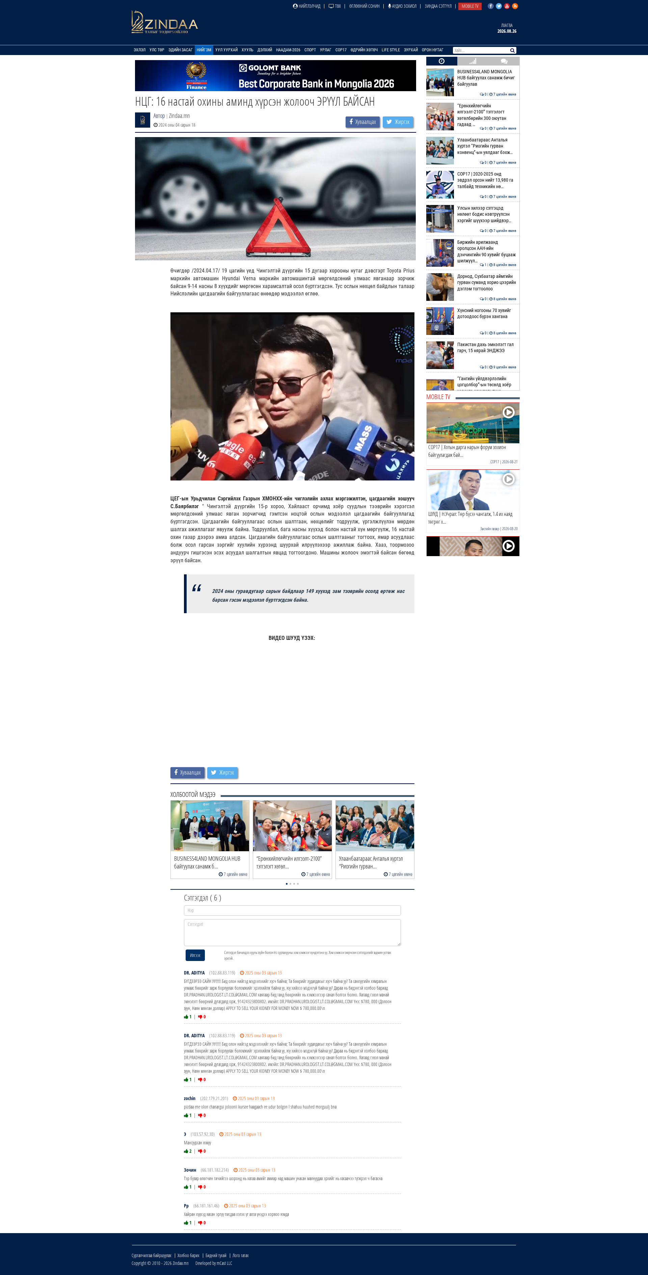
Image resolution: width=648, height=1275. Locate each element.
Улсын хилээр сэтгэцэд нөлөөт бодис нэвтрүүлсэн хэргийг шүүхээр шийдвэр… (486, 214)
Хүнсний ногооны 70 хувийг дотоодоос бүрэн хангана (486, 313)
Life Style (391, 50)
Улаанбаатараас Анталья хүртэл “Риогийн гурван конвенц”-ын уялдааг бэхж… (486, 146)
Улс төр (157, 50)
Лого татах (241, 1255)
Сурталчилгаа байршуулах (151, 1255)
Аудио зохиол (403, 6)
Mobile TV (470, 6)
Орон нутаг (432, 50)
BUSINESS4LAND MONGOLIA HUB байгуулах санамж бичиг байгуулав (486, 78)
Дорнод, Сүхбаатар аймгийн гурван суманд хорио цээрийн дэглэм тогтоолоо (486, 283)
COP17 (341, 50)
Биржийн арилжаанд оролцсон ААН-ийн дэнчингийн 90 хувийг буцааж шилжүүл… (486, 251)
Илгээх (195, 955)
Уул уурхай (226, 50)
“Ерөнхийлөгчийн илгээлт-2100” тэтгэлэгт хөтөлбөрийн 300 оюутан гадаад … (486, 115)
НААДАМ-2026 (288, 50)
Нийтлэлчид (309, 6)
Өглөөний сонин (364, 6)
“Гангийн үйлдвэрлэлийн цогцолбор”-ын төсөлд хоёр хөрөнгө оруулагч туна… (486, 385)
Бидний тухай (216, 1255)
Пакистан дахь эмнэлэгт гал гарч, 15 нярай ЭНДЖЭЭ (486, 348)
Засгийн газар (489, 528)
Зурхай (411, 50)
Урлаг (325, 50)
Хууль (247, 50)
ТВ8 (337, 6)
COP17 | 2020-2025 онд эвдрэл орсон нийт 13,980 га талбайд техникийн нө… (486, 180)
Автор (159, 115)
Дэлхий (265, 50)
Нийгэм (204, 50)
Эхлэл (139, 50)
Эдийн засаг (180, 50)
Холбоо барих (188, 1255)
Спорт (310, 50)
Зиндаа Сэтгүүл (438, 6)
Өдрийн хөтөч (364, 50)
